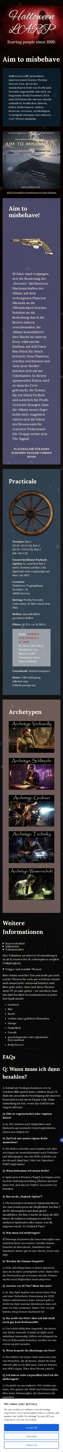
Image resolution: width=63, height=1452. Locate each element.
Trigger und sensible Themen (23, 969)
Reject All (31, 1445)
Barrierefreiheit (15, 943)
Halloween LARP (31, 23)
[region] (31, 1425)
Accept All (31, 1427)
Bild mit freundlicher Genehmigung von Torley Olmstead (31, 192)
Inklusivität (12, 946)
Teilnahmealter (14, 949)
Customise (31, 1436)
